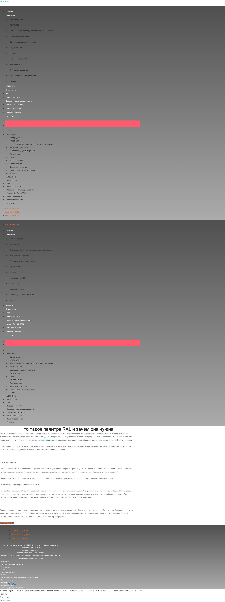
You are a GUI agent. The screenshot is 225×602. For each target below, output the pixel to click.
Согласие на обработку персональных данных (43, 555)
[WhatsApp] (11, 584)
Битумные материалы (20, 36)
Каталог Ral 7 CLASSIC (15, 105)
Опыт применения (13, 108)
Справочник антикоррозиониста (19, 101)
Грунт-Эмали (16, 47)
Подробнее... (5, 600)
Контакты (10, 116)
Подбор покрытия (13, 97)
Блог (8, 93)
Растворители (16, 64)
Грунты (13, 53)
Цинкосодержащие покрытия (23, 75)
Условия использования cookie (30, 558)
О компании (11, 90)
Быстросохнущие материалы (23, 42)
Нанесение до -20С (18, 59)
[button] (7, 523)
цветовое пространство (47, 440)
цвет (101, 440)
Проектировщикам (13, 112)
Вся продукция (16, 19)
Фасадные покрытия (19, 70)
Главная (9, 11)
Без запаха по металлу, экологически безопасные (32, 31)
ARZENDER (4, 1)
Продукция (10, 15)
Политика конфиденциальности (12, 555)
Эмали (13, 81)
